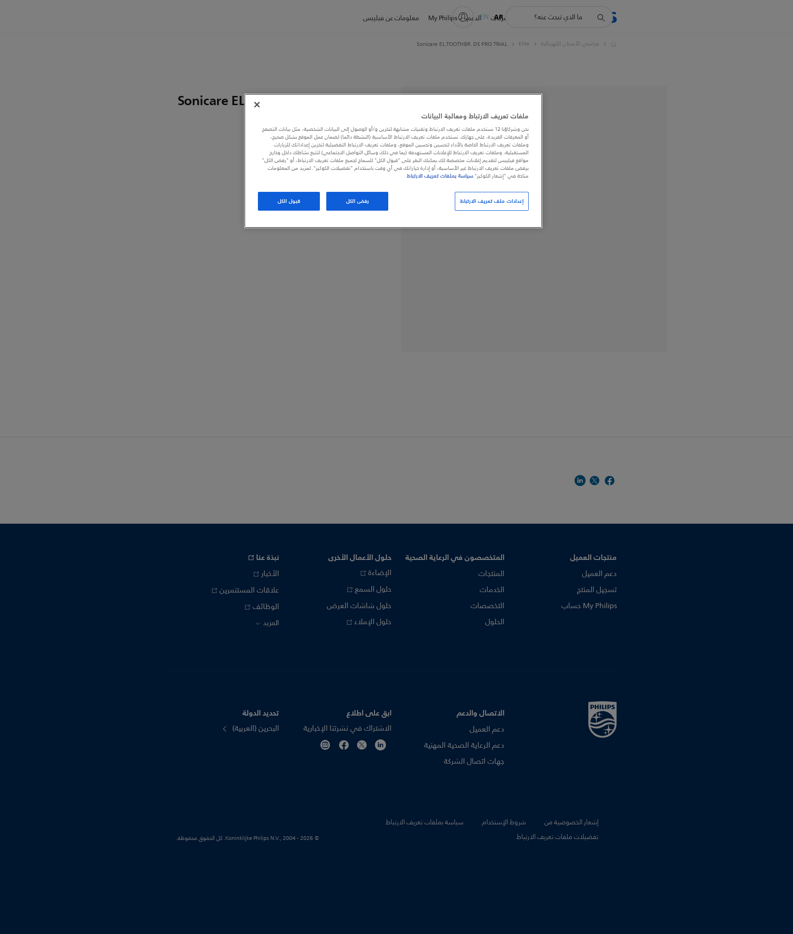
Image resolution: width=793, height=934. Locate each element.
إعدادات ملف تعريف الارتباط (492, 201)
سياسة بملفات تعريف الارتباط (440, 175)
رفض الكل (357, 201)
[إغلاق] (257, 105)
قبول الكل (289, 201)
